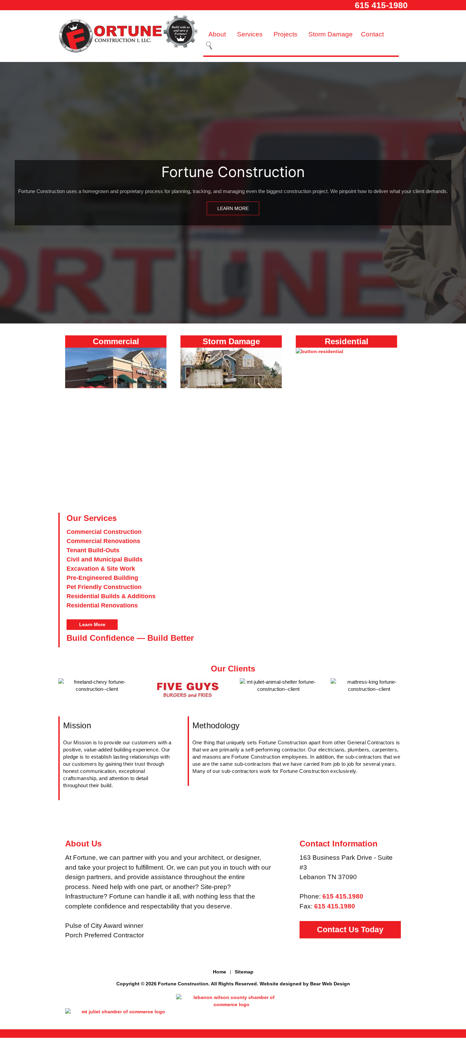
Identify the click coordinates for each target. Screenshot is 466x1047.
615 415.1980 (342, 896)
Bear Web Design (330, 983)
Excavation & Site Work (101, 568)
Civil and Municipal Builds (105, 559)
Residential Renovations (102, 605)
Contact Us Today (350, 929)
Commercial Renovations (103, 541)
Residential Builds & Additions (111, 596)
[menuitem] (218, 34)
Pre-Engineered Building (102, 577)
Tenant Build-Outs (93, 550)
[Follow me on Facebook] (233, 960)
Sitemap (244, 971)
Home (219, 971)
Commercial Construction (104, 531)
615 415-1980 (381, 5)
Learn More (233, 208)
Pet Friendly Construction (104, 587)
